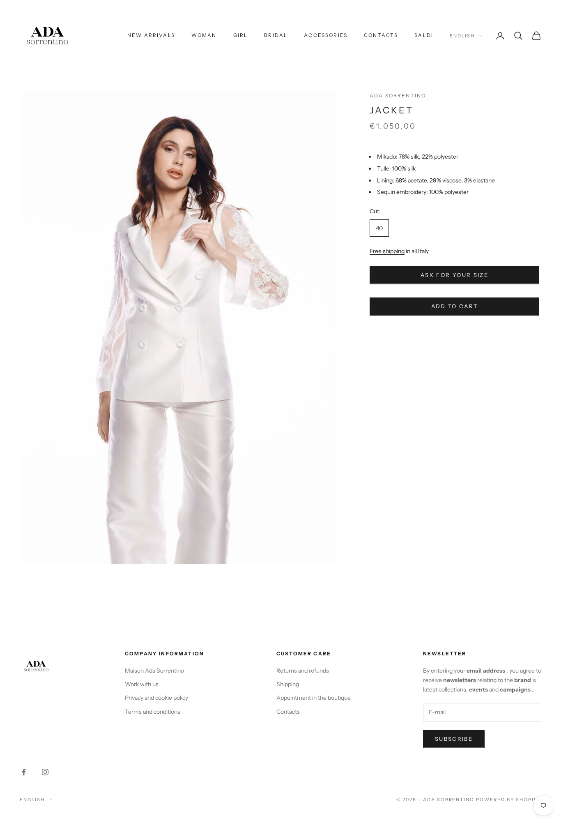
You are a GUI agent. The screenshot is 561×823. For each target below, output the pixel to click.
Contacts (288, 711)
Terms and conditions (152, 711)
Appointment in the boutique (313, 697)
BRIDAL (275, 35)
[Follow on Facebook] (24, 772)
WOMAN (204, 35)
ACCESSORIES (325, 35)
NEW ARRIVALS (151, 35)
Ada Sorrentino (398, 95)
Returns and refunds (302, 670)
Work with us (142, 684)
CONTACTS (381, 35)
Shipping (287, 684)
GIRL (240, 35)
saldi (423, 35)
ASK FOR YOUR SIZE (454, 275)
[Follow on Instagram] (45, 772)
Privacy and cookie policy (156, 697)
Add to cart (454, 306)
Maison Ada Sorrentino (154, 670)
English (462, 36)
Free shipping (387, 251)
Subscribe (454, 738)
